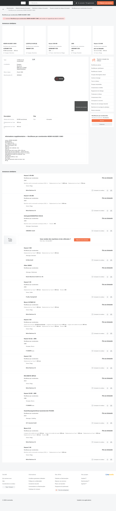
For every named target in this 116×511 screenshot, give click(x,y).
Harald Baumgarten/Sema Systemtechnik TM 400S (39, 411)
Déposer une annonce (82, 239)
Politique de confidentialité (35, 481)
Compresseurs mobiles (97, 87)
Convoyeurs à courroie (97, 100)
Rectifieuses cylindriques (97, 68)
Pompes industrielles (96, 84)
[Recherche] (30, 3)
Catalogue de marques (34, 489)
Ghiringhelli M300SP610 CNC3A (33, 216)
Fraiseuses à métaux (96, 94)
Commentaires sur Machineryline (37, 486)
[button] (107, 190)
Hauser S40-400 (53, 43)
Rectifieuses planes (96, 65)
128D (72, 43)
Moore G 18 (27, 428)
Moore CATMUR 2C (30, 302)
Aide (3, 481)
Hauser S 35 (27, 282)
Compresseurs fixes (96, 97)
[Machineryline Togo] (10, 3)
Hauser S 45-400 (29, 175)
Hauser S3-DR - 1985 (30, 393)
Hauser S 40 (27, 447)
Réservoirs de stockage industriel (99, 103)
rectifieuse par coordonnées (20, 60)
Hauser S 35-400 (98, 43)
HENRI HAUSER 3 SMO (9, 43)
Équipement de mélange (97, 90)
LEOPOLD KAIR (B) (31, 43)
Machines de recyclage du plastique (100, 107)
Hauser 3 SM (27, 248)
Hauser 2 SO (27, 319)
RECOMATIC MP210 (30, 376)
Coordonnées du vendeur (8, 483)
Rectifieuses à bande (96, 71)
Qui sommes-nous (7, 478)
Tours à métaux (95, 81)
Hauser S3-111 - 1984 (30, 338)
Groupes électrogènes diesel (98, 74)
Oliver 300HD (28, 265)
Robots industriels (95, 110)
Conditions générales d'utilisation (37, 478)
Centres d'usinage (95, 78)
